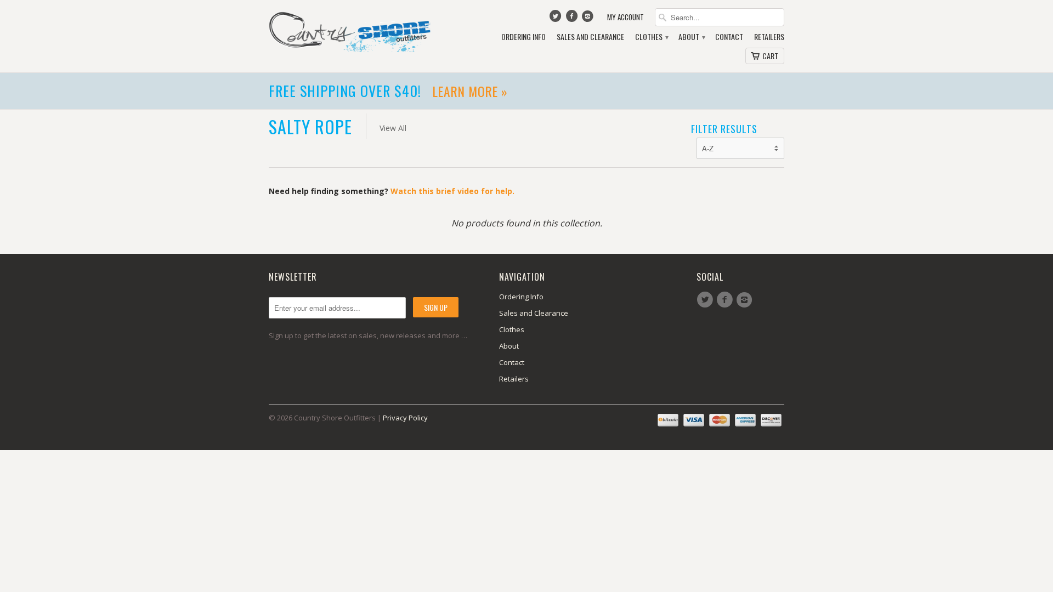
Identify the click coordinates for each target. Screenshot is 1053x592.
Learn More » (495, 91)
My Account (625, 17)
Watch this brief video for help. (452, 191)
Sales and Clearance (590, 37)
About (691, 37)
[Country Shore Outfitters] (351, 31)
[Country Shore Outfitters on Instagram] (589, 18)
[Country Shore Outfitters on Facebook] (572, 18)
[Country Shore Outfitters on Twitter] (557, 18)
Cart (770, 55)
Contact (729, 37)
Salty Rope (310, 126)
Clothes (651, 37)
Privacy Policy (405, 418)
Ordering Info (523, 37)
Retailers (769, 37)
